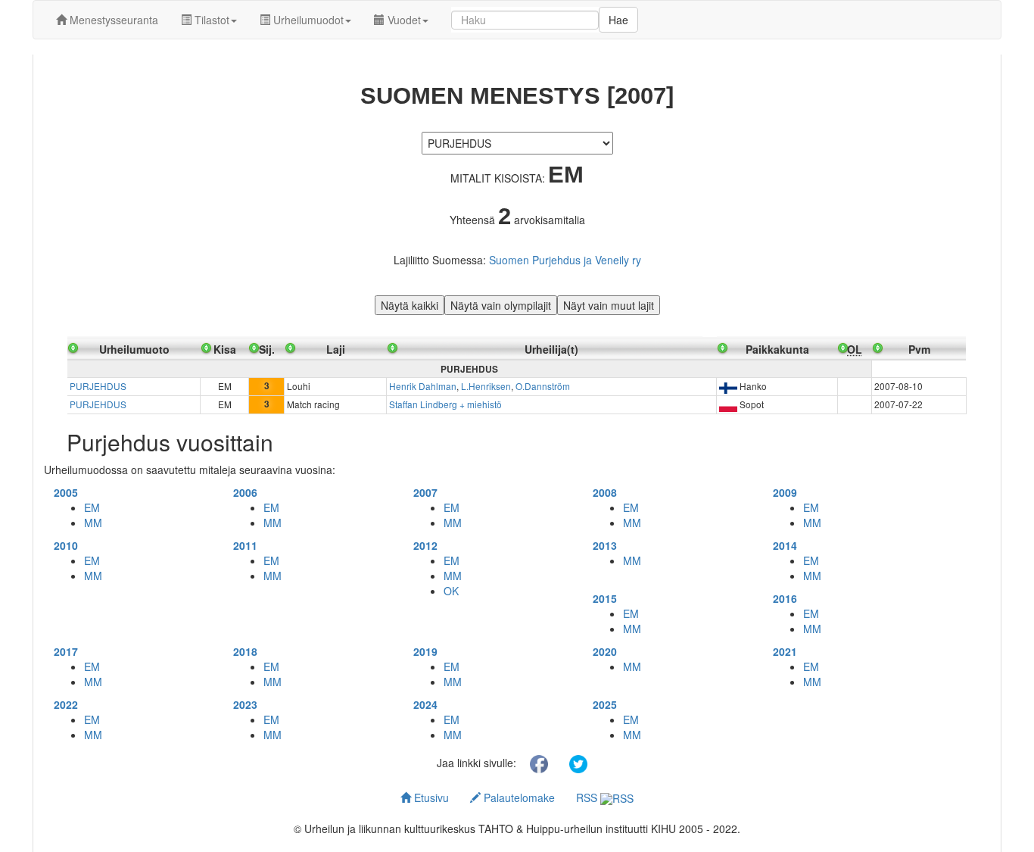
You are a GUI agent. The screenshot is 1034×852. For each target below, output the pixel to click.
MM (93, 522)
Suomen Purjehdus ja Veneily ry (565, 259)
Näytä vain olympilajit (500, 305)
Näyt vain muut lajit (608, 305)
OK (451, 590)
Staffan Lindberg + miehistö (445, 404)
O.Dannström (542, 385)
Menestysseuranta (112, 19)
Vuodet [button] (403, 19)
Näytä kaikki (409, 305)
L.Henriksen (486, 385)
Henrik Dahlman (422, 385)
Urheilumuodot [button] (307, 19)
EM (92, 507)
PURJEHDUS (98, 385)
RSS (588, 797)
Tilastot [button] (210, 19)
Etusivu (430, 797)
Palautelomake (518, 797)
